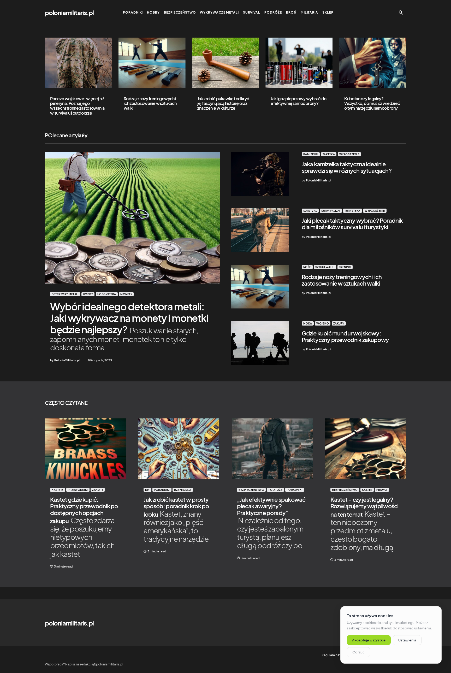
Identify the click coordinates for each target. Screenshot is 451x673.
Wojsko (322, 323)
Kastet (367, 489)
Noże (307, 267)
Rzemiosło (182, 489)
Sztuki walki (325, 267)
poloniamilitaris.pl (69, 12)
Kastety (58, 489)
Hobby (88, 294)
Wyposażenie (349, 154)
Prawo (381, 489)
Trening (345, 267)
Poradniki (162, 489)
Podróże (276, 489)
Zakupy (338, 323)
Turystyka (352, 210)
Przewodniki (78, 489)
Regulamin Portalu (335, 655)
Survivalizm (330, 210)
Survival (310, 210)
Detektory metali (65, 294)
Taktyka (329, 154)
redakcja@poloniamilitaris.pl (101, 664)
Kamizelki (310, 154)
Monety (126, 294)
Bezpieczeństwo (251, 489)
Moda (307, 323)
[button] (401, 12)
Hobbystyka (106, 294)
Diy (147, 489)
